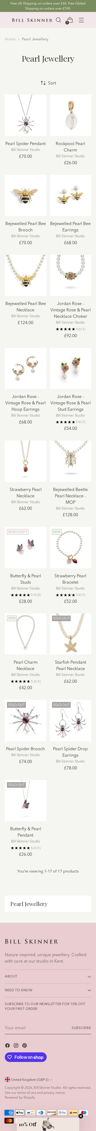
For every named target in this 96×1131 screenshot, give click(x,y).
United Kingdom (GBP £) (30, 1080)
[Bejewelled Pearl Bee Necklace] (25, 275)
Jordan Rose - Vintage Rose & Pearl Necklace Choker (70, 310)
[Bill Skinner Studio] (32, 20)
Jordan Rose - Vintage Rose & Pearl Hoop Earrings (25, 403)
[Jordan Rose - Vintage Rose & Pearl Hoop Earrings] (25, 368)
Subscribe (81, 1028)
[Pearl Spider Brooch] (25, 720)
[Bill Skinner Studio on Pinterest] (25, 1046)
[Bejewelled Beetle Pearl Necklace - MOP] (70, 461)
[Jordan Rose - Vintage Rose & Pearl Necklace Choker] (70, 275)
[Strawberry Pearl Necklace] (25, 461)
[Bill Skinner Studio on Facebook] (8, 1046)
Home (10, 39)
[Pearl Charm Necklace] (25, 634)
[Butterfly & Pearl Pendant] (25, 800)
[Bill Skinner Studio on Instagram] (16, 1046)
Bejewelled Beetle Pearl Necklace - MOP (70, 496)
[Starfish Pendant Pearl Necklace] (70, 634)
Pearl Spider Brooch (25, 748)
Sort (52, 83)
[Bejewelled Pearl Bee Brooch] (25, 195)
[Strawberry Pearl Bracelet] (70, 547)
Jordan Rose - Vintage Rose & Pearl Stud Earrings (70, 403)
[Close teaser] (80, 1116)
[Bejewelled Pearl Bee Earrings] (70, 195)
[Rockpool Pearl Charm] (70, 115)
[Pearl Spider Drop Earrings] (70, 720)
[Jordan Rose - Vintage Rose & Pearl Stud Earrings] (70, 368)
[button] (48, 1124)
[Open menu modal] (81, 20)
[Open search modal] (58, 20)
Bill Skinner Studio (47, 1088)
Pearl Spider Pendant (25, 143)
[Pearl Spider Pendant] (25, 115)
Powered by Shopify (20, 1097)
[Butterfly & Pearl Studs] (25, 547)
